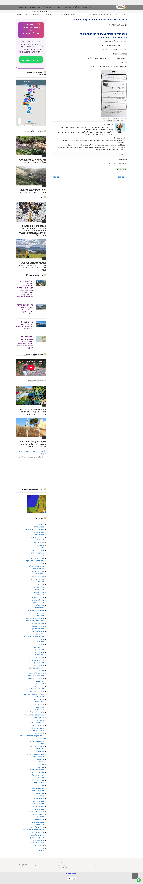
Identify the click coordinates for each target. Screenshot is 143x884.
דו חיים (41, 563)
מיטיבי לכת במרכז (37, 725)
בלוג (42, 548)
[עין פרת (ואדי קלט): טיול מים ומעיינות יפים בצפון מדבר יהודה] (31, 175)
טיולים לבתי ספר (38, 670)
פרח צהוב (40, 785)
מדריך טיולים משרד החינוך (34, 715)
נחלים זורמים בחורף (37, 746)
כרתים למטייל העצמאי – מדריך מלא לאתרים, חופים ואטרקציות (24, 325)
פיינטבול (41, 764)
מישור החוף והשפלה (37, 731)
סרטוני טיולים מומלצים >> (33, 354)
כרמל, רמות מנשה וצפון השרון (33, 694)
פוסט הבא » (56, 177)
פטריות (41, 762)
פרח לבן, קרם (39, 783)
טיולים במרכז (39, 657)
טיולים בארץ (39, 650)
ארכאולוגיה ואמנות (37, 542)
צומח (42, 796)
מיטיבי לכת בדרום (37, 723)
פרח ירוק (41, 778)
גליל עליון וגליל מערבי (36, 558)
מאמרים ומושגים (38, 699)
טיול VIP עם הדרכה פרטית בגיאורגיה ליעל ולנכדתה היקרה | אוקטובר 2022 (25, 309)
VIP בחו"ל (40, 524)
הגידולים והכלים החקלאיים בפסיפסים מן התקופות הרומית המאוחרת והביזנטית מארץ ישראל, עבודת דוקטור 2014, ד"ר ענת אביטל (32, 230)
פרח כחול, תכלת (38, 780)
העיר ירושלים (39, 574)
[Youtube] (119, 155)
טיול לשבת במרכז (37, 626)
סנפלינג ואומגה (38, 757)
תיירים (41, 851)
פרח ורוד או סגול (38, 775)
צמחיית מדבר (39, 809)
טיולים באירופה (38, 647)
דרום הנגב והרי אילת (36, 566)
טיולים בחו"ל (39, 655)
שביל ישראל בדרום (37, 827)
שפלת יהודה (39, 845)
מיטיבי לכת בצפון (38, 728)
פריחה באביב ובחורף (36, 788)
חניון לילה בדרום (38, 597)
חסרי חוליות (40, 605)
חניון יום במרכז (38, 590)
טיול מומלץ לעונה (38, 631)
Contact (62, 862)
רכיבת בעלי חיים (38, 822)
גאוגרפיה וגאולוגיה (37, 553)
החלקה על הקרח (38, 569)
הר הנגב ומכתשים (37, 576)
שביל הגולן (40, 825)
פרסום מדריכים (38, 793)
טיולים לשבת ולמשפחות (35, 678)
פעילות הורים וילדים (37, 770)
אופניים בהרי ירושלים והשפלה (33, 529)
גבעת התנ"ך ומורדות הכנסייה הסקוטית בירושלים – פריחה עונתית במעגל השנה (33, 444)
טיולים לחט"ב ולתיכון (36, 673)
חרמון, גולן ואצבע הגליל (35, 610)
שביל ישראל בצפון (37, 835)
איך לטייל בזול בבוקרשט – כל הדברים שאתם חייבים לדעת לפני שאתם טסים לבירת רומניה (25, 342)
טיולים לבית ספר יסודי (36, 668)
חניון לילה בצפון (38, 603)
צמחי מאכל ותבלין (37, 801)
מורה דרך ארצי (39, 718)
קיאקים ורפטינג (38, 814)
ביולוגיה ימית (39, 545)
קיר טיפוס (40, 817)
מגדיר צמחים (39, 710)
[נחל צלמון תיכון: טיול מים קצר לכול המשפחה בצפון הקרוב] (31, 145)
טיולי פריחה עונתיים (35, 381)
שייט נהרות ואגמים (37, 843)
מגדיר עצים (40, 707)
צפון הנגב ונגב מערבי (36, 811)
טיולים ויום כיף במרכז (36, 660)
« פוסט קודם (122, 177)
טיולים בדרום (39, 652)
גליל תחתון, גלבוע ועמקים (35, 561)
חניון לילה (40, 595)
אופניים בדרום (39, 527)
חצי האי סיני (39, 608)
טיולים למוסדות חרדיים (36, 676)
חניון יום (41, 584)
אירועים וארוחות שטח (36, 537)
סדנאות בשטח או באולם (35, 754)
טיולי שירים (40, 644)
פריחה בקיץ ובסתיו (37, 791)
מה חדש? (39, 197)
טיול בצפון (40, 616)
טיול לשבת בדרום (38, 623)
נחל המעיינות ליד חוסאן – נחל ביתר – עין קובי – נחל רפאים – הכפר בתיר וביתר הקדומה (32, 411)
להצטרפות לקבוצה (29, 61)
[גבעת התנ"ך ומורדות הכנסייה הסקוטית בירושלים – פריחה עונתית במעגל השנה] (31, 427)
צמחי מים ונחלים (38, 804)
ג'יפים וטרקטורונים (37, 550)
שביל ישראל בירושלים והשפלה (33, 830)
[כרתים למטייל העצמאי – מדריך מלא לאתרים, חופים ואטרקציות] (41, 324)
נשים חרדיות (39, 751)
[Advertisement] (31, 473)
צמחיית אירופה (38, 806)
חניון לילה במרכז (38, 600)
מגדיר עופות (39, 704)
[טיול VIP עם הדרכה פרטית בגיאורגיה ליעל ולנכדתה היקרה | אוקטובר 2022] (41, 307)
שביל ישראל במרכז (37, 832)
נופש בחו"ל (40, 744)
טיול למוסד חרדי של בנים (35, 621)
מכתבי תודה (39, 733)
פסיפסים (41, 767)
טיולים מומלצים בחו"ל (34, 275)
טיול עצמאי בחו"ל (38, 634)
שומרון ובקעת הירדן (37, 838)
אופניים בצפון (39, 535)
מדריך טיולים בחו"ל (37, 712)
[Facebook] (125, 155)
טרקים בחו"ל (39, 681)
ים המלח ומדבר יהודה (36, 689)
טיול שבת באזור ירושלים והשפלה (32, 637)
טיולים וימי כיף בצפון (37, 665)
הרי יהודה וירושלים (37, 579)
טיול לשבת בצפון (38, 629)
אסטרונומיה (40, 540)
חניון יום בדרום (39, 587)
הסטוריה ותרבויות (38, 571)
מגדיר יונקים (39, 702)
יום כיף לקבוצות (38, 686)
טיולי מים (40, 642)
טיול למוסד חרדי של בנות (35, 618)
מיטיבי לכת (40, 720)
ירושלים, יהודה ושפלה (36, 691)
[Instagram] (63, 868)
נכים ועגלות (40, 749)
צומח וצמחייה (39, 798)
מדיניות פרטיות (71, 874)
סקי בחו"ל (40, 759)
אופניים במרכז (39, 532)
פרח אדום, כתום (38, 772)
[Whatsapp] (122, 155)
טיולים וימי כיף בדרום (36, 663)
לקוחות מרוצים (121, 169)
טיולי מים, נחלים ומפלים (34, 131)
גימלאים (41, 556)
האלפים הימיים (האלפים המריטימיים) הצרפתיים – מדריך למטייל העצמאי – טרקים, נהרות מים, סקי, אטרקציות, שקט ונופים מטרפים (24, 289)
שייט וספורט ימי (38, 840)
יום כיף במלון (39, 683)
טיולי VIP (40, 639)
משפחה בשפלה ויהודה (36, 741)
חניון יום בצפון (39, 592)
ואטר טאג (40, 582)
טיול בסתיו (40, 613)
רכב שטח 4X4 (39, 819)
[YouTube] (66, 868)
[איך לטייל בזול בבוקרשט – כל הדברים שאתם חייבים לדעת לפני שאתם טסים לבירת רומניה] (41, 339)
